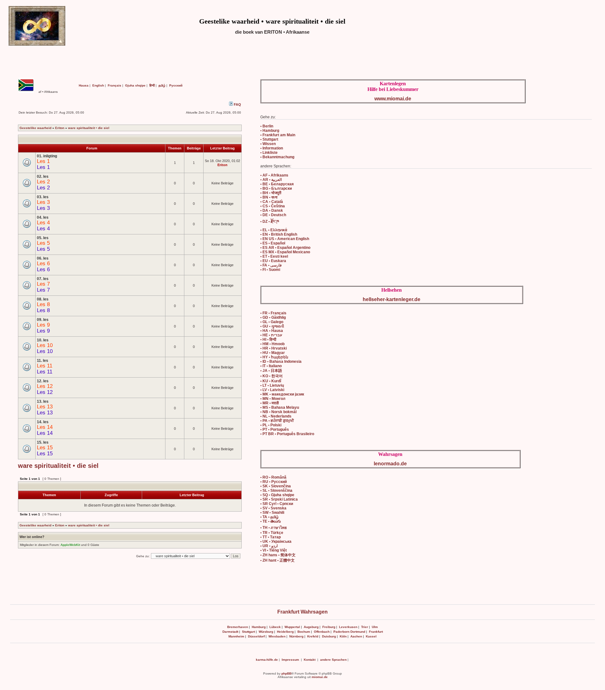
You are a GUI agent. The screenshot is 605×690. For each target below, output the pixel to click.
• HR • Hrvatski (273, 348)
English (98, 85)
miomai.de (320, 677)
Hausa (84, 85)
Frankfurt (376, 631)
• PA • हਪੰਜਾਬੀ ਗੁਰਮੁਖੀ (277, 420)
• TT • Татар (270, 537)
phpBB (286, 673)
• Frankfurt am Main (277, 135)
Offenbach (322, 631)
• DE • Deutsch (273, 215)
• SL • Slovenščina (276, 490)
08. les (43, 299)
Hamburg (259, 627)
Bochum (303, 631)
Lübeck (275, 627)
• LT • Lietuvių (272, 385)
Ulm (375, 627)
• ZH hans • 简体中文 (278, 555)
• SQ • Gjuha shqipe (277, 495)
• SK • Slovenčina (275, 486)
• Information (271, 148)
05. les (43, 238)
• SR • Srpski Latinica (279, 499)
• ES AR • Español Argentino (285, 247)
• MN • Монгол (272, 398)
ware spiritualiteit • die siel (88, 128)
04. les (43, 217)
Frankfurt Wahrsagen (302, 611)
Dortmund (357, 631)
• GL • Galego (271, 322)
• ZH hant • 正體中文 (277, 560)
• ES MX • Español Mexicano (285, 252)
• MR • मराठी (269, 403)
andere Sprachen (333, 659)
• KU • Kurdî (270, 381)
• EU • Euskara (273, 261)
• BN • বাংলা (268, 197)
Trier (364, 627)
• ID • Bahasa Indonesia (281, 361)
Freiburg (328, 627)
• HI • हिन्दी (268, 339)
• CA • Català (271, 201)
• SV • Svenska (273, 508)
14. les (43, 422)
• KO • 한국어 (271, 376)
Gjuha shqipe (135, 85)
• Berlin (266, 126)
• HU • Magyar (272, 353)
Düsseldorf (256, 636)
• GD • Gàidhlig (273, 317)
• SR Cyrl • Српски (276, 504)
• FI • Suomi (270, 269)
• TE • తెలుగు (270, 521)
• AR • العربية (271, 179)
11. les (42, 360)
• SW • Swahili (272, 512)
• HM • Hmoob (272, 344)
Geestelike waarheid (35, 128)
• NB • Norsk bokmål (278, 412)
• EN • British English (278, 234)
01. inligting (47, 156)
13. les (43, 401)
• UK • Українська (275, 541)
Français (114, 85)
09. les (43, 319)
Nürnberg (296, 636)
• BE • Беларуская (277, 184)
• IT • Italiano (271, 366)
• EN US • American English (284, 239)
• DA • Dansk (271, 210)
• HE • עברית (271, 335)
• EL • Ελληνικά (273, 230)
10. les (43, 340)
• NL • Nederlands (275, 416)
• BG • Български (276, 188)
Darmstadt (230, 631)
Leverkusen (348, 627)
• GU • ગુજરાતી (272, 326)
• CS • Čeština (272, 206)
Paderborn (341, 631)
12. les (43, 381)
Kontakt (309, 659)
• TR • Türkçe (271, 532)
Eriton (59, 128)
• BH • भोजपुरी (270, 193)
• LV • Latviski (272, 390)
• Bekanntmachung (277, 157)
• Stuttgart (269, 139)
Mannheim (236, 636)
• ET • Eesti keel (274, 256)
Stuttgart (248, 631)
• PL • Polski (270, 425)
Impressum (290, 659)
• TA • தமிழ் (269, 517)
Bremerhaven (237, 627)
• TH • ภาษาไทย (273, 527)
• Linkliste (269, 152)
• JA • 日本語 (271, 370)
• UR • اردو (269, 546)
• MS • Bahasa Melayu (279, 407)
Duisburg (329, 636)
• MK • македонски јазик (282, 394)
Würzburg (266, 631)
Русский (175, 85)
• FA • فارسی (271, 265)
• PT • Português (274, 429)
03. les (43, 197)
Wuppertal (292, 627)
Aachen (356, 636)
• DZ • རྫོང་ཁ (269, 221)
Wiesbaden (276, 636)
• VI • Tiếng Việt (273, 550)
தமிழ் (161, 85)
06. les (43, 258)
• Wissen (268, 144)
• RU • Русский (273, 482)
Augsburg (311, 627)
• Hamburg (269, 130)
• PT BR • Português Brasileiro (287, 434)
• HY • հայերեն (274, 357)
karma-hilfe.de (267, 659)
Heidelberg (285, 631)
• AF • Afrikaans (274, 175)
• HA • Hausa (271, 330)
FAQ (237, 104)
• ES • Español (272, 243)
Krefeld (312, 636)
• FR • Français (273, 313)
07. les (43, 279)
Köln (343, 636)
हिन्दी (152, 85)
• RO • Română (273, 477)
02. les (43, 176)
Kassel (371, 636)
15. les (43, 442)
